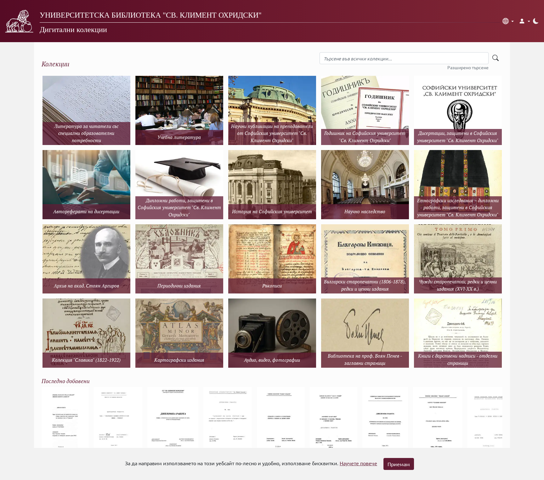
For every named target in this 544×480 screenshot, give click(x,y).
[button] (508, 21)
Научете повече (358, 463)
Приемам (399, 464)
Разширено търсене (468, 67)
